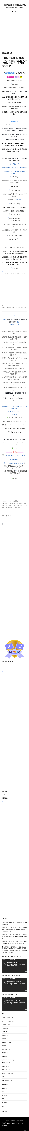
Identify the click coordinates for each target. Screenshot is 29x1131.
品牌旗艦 (12, 503)
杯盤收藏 (4, 1053)
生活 (25, 505)
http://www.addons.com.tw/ (14, 125)
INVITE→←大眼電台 (12, 501)
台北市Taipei (5, 1062)
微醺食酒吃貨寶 (6, 1042)
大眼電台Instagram (6, 794)
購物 (8, 507)
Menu (15, 11)
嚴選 (3, 505)
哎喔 (17, 503)
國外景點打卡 (5, 1122)
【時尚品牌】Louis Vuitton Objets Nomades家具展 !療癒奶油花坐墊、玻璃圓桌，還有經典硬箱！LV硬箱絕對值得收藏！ (14, 929)
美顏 (5, 507)
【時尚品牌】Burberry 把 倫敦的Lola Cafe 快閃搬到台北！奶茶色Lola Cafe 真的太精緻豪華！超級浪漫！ (14, 936)
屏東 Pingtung (5, 1069)
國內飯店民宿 (5, 1035)
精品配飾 (4, 1056)
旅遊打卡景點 (5, 1049)
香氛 (21, 507)
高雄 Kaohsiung (5, 1080)
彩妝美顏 (18, 505)
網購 (3, 507)
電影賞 (3, 1095)
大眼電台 (9, 505)
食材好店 (4, 1098)
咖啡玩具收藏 (5, 1028)
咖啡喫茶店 (4, 1024)
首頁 (3, 1120)
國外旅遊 (4, 1038)
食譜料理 (4, 1102)
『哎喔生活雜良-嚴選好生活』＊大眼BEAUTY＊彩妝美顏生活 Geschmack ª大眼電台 (14, 61)
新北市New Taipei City (7, 1073)
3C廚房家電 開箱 (6, 1017)
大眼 (5, 505)
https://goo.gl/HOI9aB (18, 80)
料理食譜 (4, 1046)
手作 (22, 505)
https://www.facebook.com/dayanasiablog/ (12, 668)
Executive (4, 1125)
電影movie (4, 1091)
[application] (14, 966)
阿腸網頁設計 (26, 1130)
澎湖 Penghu (5, 1076)
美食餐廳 (4, 1084)
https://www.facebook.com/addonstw (17, 425)
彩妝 (14, 505)
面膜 (18, 507)
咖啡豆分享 (4, 1031)
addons (8, 503)
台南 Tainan (4, 1066)
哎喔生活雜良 (22, 503)
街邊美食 (4, 1088)
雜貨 (16, 507)
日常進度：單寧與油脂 (15, 5)
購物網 (12, 507)
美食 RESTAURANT (6, 1060)
